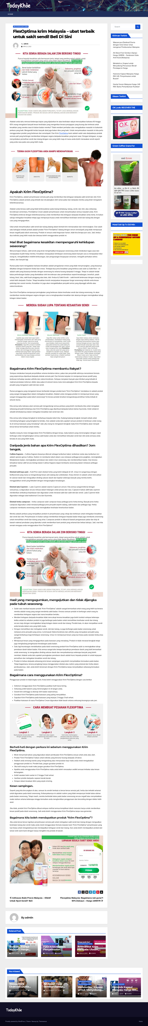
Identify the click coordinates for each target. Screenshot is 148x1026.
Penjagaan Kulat (49, 981)
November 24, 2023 (19, 990)
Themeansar (43, 1021)
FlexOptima (63, 133)
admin (26, 44)
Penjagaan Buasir (118, 984)
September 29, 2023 (54, 990)
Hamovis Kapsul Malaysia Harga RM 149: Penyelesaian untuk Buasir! (126, 76)
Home (10, 14)
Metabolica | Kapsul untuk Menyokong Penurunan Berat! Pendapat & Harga (125, 65)
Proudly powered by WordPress (15, 1021)
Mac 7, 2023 (119, 994)
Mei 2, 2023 (84, 994)
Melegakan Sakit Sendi (21, 26)
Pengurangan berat (84, 981)
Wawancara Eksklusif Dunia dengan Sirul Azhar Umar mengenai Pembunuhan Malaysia (126, 44)
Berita (12, 981)
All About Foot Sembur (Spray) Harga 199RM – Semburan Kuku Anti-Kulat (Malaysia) (126, 55)
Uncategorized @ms (84, 984)
